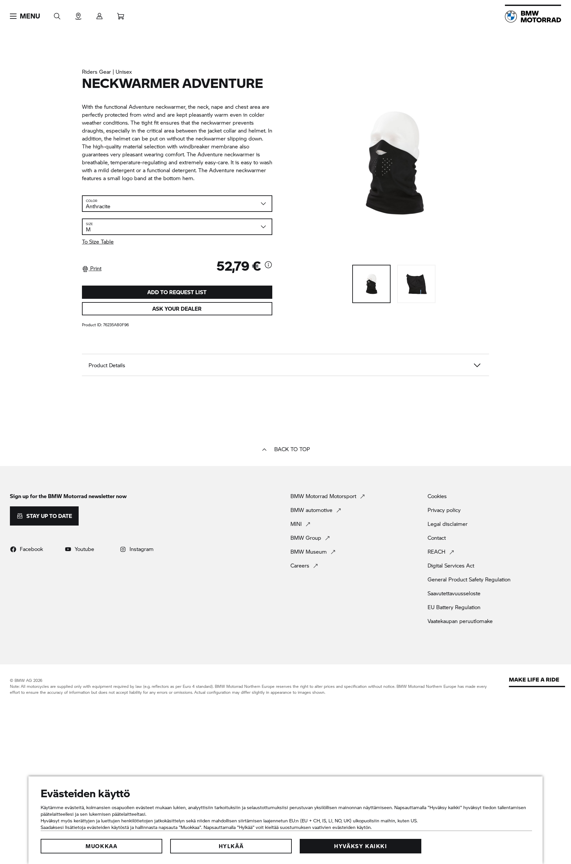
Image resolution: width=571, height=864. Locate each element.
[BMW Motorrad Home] (533, 16)
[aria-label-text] (268, 265)
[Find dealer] (78, 14)
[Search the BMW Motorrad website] (57, 14)
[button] (25, 16)
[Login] (99, 14)
